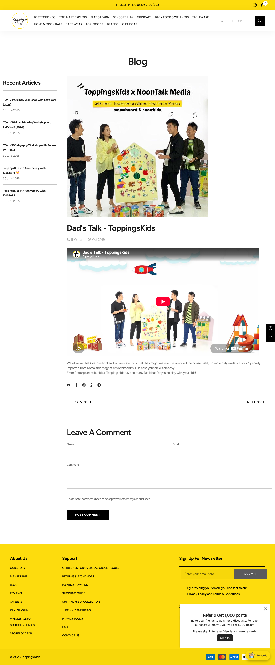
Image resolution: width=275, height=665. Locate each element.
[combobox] (235, 21)
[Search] (240, 21)
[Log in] (255, 5)
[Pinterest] (84, 385)
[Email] (68, 385)
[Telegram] (99, 385)
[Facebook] (76, 385)
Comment (73, 464)
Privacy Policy (196, 594)
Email (176, 444)
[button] (270, 328)
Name (70, 444)
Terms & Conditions (226, 594)
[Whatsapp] (91, 385)
